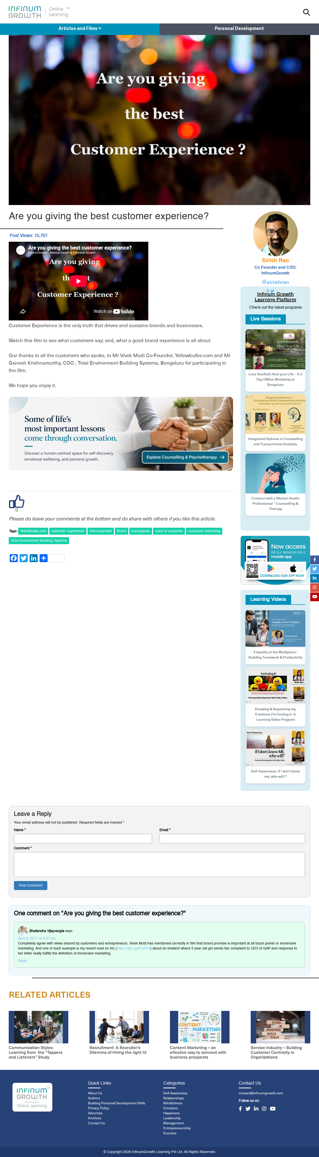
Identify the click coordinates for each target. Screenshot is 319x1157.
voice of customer (169, 531)
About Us (95, 1093)
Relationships (173, 1098)
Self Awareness (175, 1093)
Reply (22, 961)
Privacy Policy (98, 1108)
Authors (94, 1098)
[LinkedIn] (256, 1109)
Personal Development (239, 29)
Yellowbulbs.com (33, 531)
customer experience (67, 531)
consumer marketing (204, 531)
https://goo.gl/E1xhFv (133, 948)
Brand (121, 531)
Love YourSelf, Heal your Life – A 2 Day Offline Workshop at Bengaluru (275, 380)
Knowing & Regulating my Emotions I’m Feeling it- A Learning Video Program (275, 714)
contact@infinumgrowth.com (261, 1093)
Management (173, 1123)
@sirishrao (275, 282)
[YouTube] (273, 1109)
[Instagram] (264, 1109)
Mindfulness (172, 1103)
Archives (94, 1118)
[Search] (306, 12)
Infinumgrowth (100, 531)
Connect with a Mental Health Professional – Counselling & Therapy (275, 504)
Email (165, 830)
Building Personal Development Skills (116, 1103)
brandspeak (140, 531)
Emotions (170, 1108)
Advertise (95, 1113)
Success (169, 1133)
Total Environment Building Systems (39, 540)
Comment (23, 848)
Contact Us (96, 1123)
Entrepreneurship (177, 1128)
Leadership (172, 1118)
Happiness (171, 1113)
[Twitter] (247, 1109)
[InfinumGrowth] (32, 1097)
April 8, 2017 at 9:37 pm (37, 938)
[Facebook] (240, 1109)
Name (20, 830)
